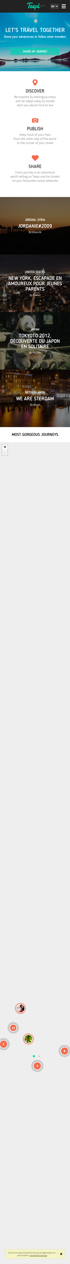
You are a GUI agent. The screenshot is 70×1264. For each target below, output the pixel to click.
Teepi (35, 6)
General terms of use (38, 1255)
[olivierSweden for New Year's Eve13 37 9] (20, 1008)
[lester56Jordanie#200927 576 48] (28, 1038)
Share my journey (35, 51)
